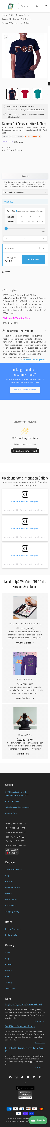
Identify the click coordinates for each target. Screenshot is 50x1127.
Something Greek (20, 1118)
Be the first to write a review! (25, 451)
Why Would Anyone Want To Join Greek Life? (23, 1004)
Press (7, 976)
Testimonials (10, 988)
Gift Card (9, 881)
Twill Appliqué (33, 136)
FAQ (7, 875)
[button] (3, 6)
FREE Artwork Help (25, 628)
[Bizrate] (46, 1125)
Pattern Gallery (12, 935)
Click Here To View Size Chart (16, 318)
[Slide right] (47, 95)
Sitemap (8, 982)
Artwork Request (23, 642)
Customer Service (25, 739)
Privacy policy (25, 1121)
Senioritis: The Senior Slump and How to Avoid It (24, 1049)
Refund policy (13, 1121)
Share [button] (7, 271)
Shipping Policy (12, 911)
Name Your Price (25, 684)
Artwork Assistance (13, 869)
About (8, 952)
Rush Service (10, 905)
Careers (8, 964)
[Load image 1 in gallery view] (12, 94)
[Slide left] (3, 95)
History (8, 970)
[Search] (37, 6)
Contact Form (23, 753)
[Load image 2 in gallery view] (25, 94)
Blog (7, 958)
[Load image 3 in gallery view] (37, 94)
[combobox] (29, 6)
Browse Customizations (25, 389)
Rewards (9, 893)
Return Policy (11, 899)
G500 (20, 136)
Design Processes (12, 929)
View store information (35, 110)
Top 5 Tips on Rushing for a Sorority (20, 1026)
